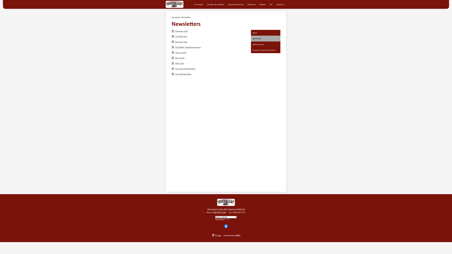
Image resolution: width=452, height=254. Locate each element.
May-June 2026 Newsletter (185, 69)
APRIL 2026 (179, 63)
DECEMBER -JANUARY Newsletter (188, 47)
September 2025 (181, 31)
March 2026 (179, 58)
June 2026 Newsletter (183, 74)
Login (217, 235)
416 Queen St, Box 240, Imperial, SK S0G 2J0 (226, 209)
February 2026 (180, 53)
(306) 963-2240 (219, 212)
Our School (176, 17)
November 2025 (181, 42)
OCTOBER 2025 (181, 36)
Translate (233, 219)
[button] (199, 4)
